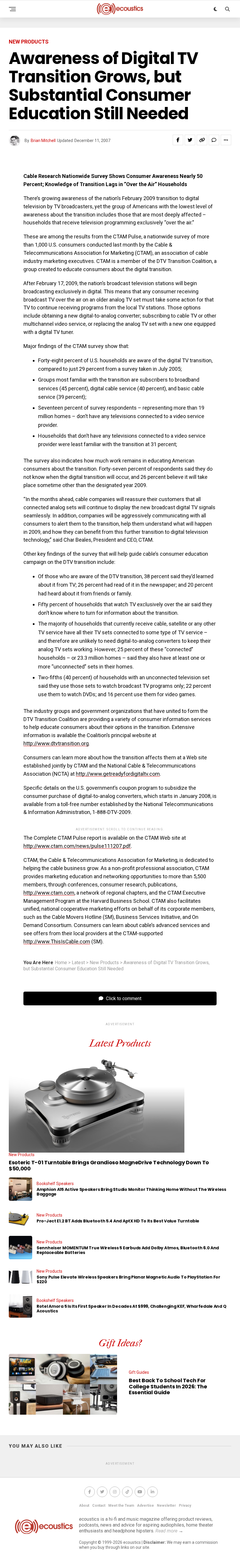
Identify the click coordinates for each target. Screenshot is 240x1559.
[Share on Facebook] (178, 140)
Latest (78, 962)
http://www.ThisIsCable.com (56, 941)
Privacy (185, 1505)
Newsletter (166, 1505)
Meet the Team (121, 1505)
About (84, 1505)
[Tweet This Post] (190, 140)
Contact (98, 1505)
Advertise (145, 1505)
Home (61, 962)
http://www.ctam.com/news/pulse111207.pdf (77, 846)
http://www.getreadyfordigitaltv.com (118, 774)
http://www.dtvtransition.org (56, 743)
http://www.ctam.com (48, 893)
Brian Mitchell (43, 140)
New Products (104, 962)
